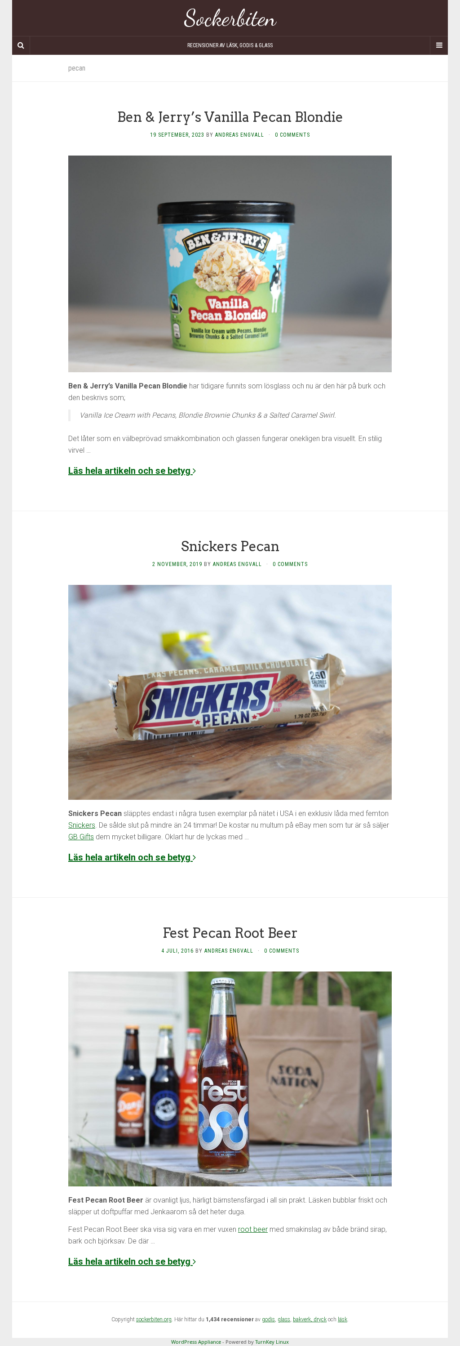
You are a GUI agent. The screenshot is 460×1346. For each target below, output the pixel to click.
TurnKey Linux (272, 1341)
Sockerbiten (230, 18)
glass (284, 1319)
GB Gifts (81, 837)
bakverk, (303, 1319)
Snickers (81, 825)
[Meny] (439, 45)
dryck (320, 1319)
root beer (253, 1229)
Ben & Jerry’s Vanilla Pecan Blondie (230, 117)
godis (268, 1319)
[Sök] (21, 45)
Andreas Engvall (239, 135)
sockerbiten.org (154, 1319)
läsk (342, 1319)
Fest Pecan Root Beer (230, 933)
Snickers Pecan (230, 546)
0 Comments (292, 135)
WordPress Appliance (196, 1341)
